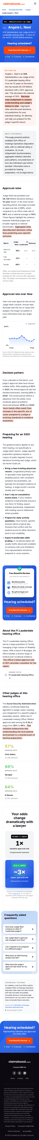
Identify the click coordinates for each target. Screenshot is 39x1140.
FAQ (27, 1078)
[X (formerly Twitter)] (19, 1073)
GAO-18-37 (16, 893)
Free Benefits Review (18, 610)
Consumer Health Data (26, 1126)
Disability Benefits (16, 10)
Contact (20, 1078)
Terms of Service (14, 1131)
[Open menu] (35, 3)
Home (4, 10)
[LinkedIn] (25, 1073)
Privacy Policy (10, 1126)
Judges (28, 10)
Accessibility (27, 1131)
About (13, 1078)
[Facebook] (14, 1073)
